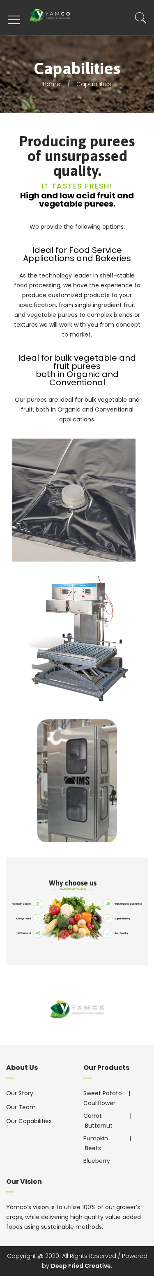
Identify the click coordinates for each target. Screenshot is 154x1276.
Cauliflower (99, 1103)
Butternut (99, 1125)
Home (51, 84)
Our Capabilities (29, 1121)
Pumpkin (96, 1138)
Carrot (93, 1116)
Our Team (21, 1107)
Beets (93, 1148)
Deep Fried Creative (81, 1266)
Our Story (19, 1093)
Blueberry (96, 1161)
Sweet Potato (102, 1093)
